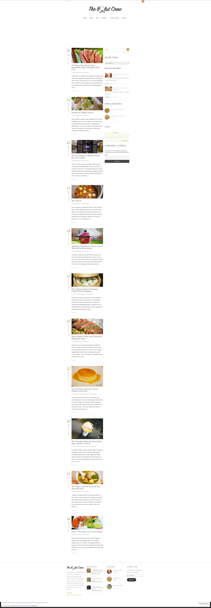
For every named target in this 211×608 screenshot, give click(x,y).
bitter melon (121, 133)
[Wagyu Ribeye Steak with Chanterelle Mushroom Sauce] (87, 326)
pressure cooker (125, 138)
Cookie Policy (34, 605)
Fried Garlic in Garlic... (117, 578)
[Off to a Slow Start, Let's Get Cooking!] (87, 522)
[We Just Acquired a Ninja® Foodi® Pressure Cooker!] (87, 146)
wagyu (125, 140)
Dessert (74, 394)
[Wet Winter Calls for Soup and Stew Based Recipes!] (87, 477)
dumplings (109, 136)
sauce (109, 141)
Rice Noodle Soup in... (118, 586)
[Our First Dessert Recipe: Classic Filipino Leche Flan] (87, 376)
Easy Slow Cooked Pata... (118, 109)
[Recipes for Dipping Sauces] (87, 103)
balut (111, 133)
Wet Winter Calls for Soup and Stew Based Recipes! (86, 487)
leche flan (111, 138)
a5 (105, 133)
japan (128, 136)
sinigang (112, 141)
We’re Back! (77, 200)
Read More (74, 91)
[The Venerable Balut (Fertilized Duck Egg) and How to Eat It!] (87, 428)
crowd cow (116, 135)
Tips (81, 446)
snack (115, 141)
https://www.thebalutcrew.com (74, 595)
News (74, 72)
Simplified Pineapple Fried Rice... (118, 117)
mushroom (116, 138)
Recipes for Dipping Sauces (83, 112)
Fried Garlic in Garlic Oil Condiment (120, 89)
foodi (125, 136)
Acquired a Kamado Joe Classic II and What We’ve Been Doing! (87, 247)
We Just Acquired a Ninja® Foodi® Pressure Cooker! (86, 156)
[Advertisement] (105, 32)
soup (118, 141)
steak (120, 141)
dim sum (124, 135)
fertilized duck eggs (116, 136)
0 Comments (86, 72)
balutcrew (79, 72)
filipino (122, 136)
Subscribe (131, 579)
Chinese (74, 294)
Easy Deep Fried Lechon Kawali (120, 75)
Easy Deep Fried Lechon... (117, 571)
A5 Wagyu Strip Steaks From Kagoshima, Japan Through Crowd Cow (85, 67)
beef (115, 132)
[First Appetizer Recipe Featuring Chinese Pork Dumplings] (87, 280)
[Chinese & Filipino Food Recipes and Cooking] (105, 12)
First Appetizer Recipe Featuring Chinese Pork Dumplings (85, 290)
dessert (120, 135)
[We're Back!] (87, 191)
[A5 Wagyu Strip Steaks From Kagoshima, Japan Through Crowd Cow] (87, 55)
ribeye (106, 141)
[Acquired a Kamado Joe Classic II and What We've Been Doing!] (87, 236)
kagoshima (107, 138)
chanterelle (110, 135)
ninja (120, 138)
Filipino (78, 394)
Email (106, 155)
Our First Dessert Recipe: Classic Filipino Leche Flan (85, 390)
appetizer (108, 133)
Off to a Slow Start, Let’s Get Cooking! (87, 531)
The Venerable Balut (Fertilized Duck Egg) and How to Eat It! (87, 442)
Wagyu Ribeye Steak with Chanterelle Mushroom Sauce (87, 337)
